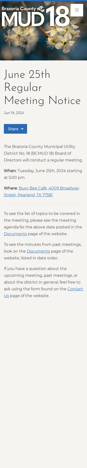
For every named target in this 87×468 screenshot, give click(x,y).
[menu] (77, 10)
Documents (15, 234)
